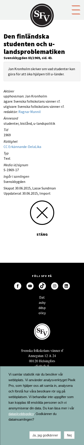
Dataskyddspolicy (42, 298)
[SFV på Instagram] (54, 286)
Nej (69, 435)
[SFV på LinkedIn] (66, 286)
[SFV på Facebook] (17, 286)
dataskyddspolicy (21, 414)
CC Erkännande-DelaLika (22, 146)
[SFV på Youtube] (30, 286)
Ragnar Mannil (29, 111)
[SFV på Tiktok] (42, 286)
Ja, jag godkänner (45, 435)
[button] (75, 9)
